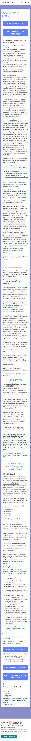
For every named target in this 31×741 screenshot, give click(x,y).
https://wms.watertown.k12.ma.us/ (17, 698)
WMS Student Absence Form (15, 667)
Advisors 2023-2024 (12, 125)
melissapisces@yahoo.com (11, 248)
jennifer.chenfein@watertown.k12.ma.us (14, 526)
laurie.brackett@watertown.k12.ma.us (13, 309)
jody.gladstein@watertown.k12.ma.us (16, 173)
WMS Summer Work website (13, 440)
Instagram (8, 695)
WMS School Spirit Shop (15, 650)
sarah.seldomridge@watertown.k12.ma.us (14, 571)
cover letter (13, 120)
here (19, 643)
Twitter (7, 697)
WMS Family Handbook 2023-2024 (15, 32)
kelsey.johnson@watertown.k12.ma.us (13, 311)
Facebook (8, 693)
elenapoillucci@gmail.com (20, 245)
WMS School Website (15, 24)
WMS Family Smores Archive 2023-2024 (15, 676)
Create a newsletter (9, 736)
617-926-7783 (11, 704)
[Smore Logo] (6, 2)
